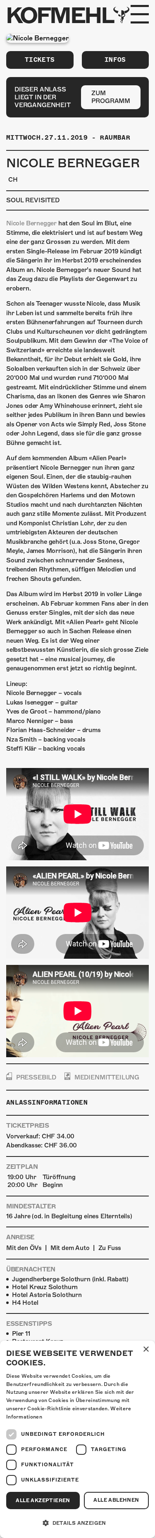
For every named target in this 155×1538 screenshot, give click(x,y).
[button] (77, 1523)
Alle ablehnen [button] (116, 1500)
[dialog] (77, 1439)
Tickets (40, 59)
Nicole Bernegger (31, 223)
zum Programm (110, 97)
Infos (115, 59)
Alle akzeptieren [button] (43, 1500)
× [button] (146, 1349)
